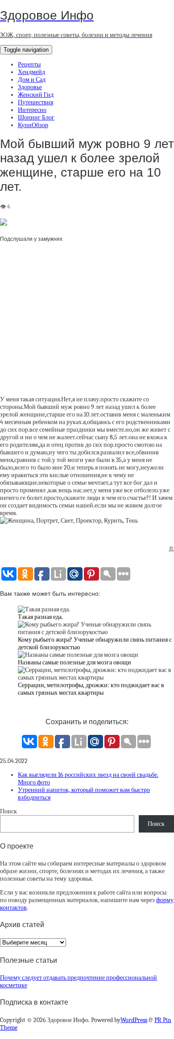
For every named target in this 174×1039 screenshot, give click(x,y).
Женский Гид (36, 95)
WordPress (133, 1020)
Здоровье (30, 87)
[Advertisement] (87, 323)
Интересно (32, 110)
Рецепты (29, 64)
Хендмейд (31, 72)
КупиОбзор (33, 125)
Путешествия (35, 102)
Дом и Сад (32, 79)
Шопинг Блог (36, 117)
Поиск (8, 811)
